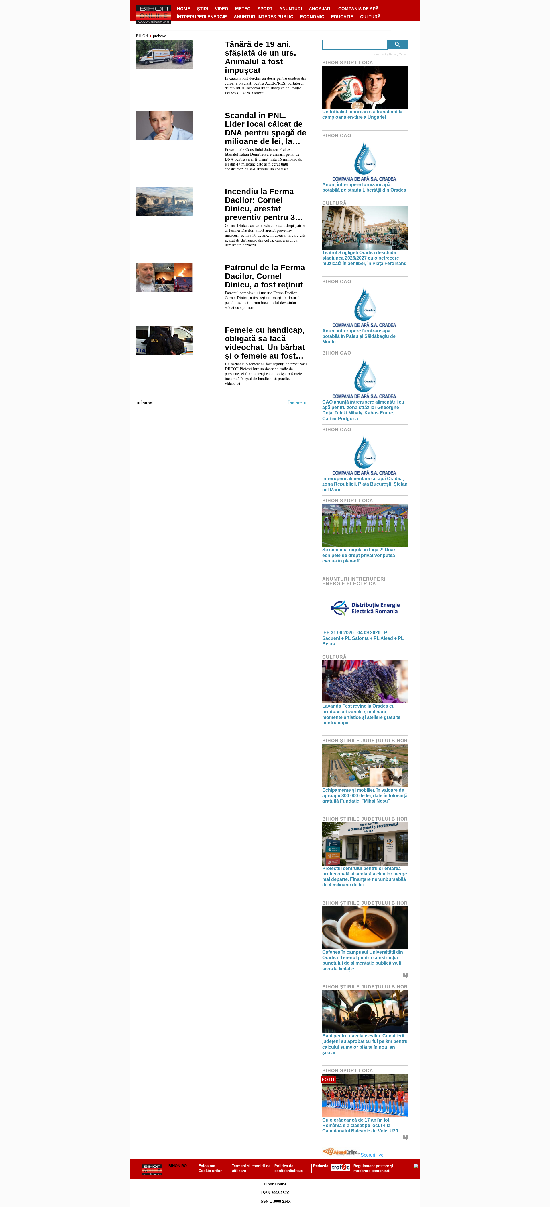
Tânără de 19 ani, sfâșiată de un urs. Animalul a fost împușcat (260, 57)
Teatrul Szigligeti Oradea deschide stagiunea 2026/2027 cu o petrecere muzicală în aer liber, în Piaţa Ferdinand (364, 258)
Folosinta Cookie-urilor (210, 1168)
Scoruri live (372, 1155)
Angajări (320, 8)
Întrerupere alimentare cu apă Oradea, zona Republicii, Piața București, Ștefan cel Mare (365, 484)
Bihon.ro (177, 1166)
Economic (312, 16)
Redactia (320, 1166)
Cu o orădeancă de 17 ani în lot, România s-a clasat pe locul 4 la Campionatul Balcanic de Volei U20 (360, 1125)
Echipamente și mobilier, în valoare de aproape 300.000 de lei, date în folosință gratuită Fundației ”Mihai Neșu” (365, 795)
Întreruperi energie (202, 16)
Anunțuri (290, 8)
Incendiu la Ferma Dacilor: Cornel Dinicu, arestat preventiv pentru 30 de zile (262, 204)
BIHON (142, 36)
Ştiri (202, 8)
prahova (159, 36)
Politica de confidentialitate (288, 1168)
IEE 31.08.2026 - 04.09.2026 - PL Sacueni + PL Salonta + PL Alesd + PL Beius (363, 638)
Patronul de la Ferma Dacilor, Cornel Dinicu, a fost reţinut (265, 276)
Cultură (370, 16)
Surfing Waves (398, 54)
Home (183, 8)
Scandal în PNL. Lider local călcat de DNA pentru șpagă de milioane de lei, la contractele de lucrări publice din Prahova (266, 128)
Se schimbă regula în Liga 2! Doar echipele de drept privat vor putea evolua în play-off (358, 555)
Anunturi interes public (263, 16)
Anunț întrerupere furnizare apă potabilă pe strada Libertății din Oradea (364, 187)
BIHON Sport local (349, 62)
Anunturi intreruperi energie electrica (354, 581)
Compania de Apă (358, 8)
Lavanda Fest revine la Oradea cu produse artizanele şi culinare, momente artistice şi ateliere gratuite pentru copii (361, 714)
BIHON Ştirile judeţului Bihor (365, 740)
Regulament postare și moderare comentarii (373, 1168)
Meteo (243, 8)
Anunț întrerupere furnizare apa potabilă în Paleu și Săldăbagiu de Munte (359, 336)
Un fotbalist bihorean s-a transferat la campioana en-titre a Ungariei (362, 114)
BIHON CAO (336, 135)
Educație (342, 16)
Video (221, 8)
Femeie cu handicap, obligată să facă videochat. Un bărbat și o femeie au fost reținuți (265, 343)
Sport (265, 8)
